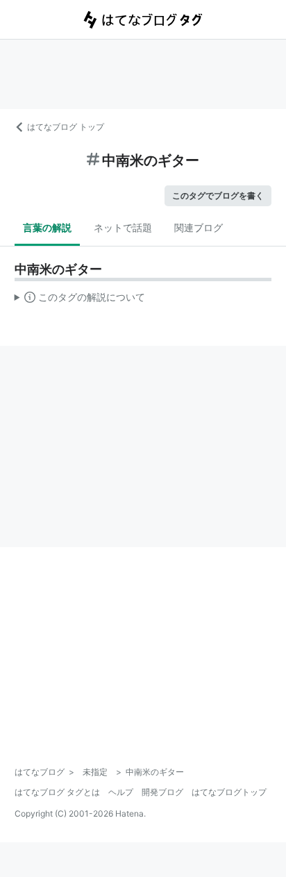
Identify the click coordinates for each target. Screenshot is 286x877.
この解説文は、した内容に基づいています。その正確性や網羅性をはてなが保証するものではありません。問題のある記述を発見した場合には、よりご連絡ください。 (80, 300)
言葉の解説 (47, 227)
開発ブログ (162, 792)
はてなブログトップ (229, 792)
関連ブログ (198, 227)
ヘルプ (120, 792)
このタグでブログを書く (218, 195)
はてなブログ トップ (65, 127)
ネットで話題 (123, 227)
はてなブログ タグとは (57, 792)
